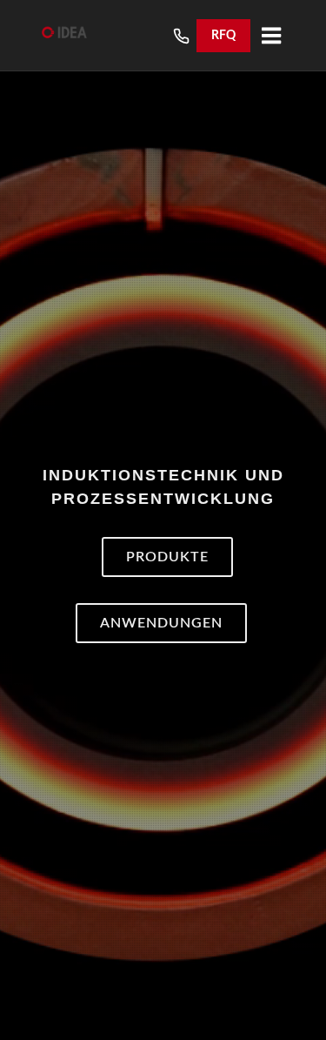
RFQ (223, 36)
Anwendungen (161, 626)
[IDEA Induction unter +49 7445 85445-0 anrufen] (181, 36)
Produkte (167, 560)
